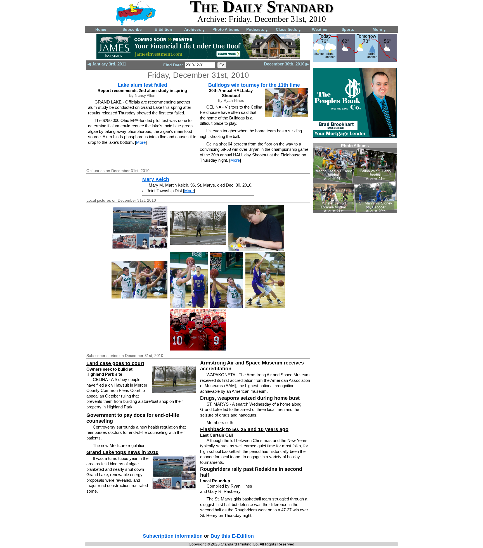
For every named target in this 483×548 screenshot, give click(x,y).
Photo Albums (225, 29)
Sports (348, 29)
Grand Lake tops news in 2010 (122, 452)
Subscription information (173, 536)
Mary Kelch (155, 179)
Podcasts (257, 29)
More (379, 29)
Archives (194, 29)
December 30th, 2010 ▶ (286, 64)
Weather (320, 29)
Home (100, 29)
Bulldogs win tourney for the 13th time (254, 85)
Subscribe (132, 29)
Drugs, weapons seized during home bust (250, 398)
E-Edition (163, 29)
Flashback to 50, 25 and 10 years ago (244, 429)
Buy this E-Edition (232, 536)
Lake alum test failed (142, 85)
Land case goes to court (115, 363)
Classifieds (288, 29)
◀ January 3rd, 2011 (106, 64)
